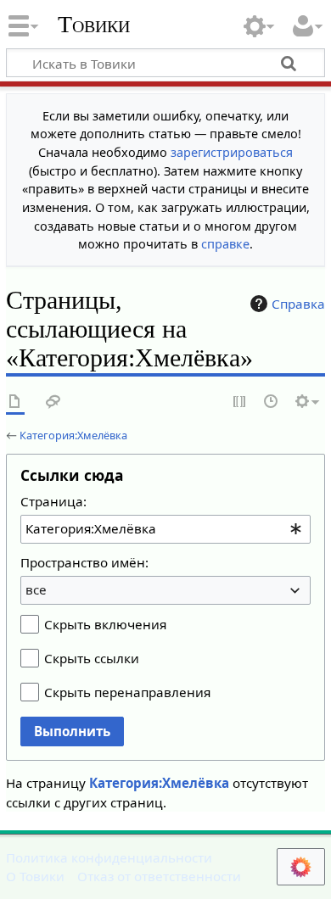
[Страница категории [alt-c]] (15, 402)
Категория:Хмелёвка (73, 435)
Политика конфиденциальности (109, 857)
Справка (298, 303)
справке (225, 244)
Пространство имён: (84, 562)
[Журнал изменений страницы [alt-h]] (271, 402)
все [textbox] (36, 589)
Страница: (53, 501)
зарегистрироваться (232, 152)
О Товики (35, 876)
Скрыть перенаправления (127, 692)
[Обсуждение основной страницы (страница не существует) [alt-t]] (53, 402)
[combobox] (165, 529)
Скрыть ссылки (91, 658)
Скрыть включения (105, 624)
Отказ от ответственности (159, 876)
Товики (94, 24)
